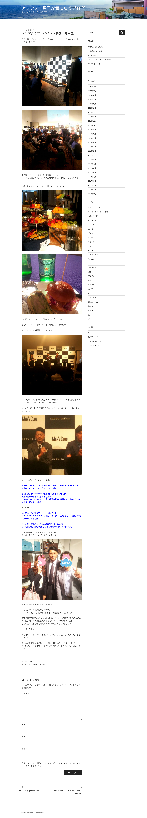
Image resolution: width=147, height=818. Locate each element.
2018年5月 (92, 142)
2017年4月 (92, 177)
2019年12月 (92, 112)
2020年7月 (92, 99)
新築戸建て (92, 276)
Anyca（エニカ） (94, 207)
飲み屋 (90, 310)
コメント (25, 693)
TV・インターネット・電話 (98, 212)
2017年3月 (92, 181)
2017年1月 (92, 190)
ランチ (90, 263)
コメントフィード (94, 341)
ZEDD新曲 (92, 55)
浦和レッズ (36, 664)
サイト (24, 749)
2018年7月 (92, 138)
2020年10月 (92, 91)
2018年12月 (92, 121)
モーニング (92, 259)
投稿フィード (93, 337)
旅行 (89, 280)
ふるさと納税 (93, 216)
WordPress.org (93, 345)
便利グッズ (92, 268)
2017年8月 (92, 159)
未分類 (90, 289)
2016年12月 (92, 194)
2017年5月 (92, 172)
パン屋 (90, 250)
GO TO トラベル (94, 64)
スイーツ (91, 242)
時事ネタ (91, 285)
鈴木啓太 (42, 664)
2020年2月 (92, 108)
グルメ (90, 233)
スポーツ (91, 246)
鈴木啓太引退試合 (29, 629)
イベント (91, 225)
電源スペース (93, 302)
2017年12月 (92, 155)
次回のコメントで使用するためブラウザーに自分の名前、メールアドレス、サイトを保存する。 (51, 764)
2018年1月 (92, 151)
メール (25, 736)
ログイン (91, 333)
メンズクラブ (28, 664)
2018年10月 (92, 125)
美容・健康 (92, 298)
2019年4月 (92, 117)
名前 (24, 725)
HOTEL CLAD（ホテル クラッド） (100, 60)
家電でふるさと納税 (95, 47)
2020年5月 (92, 104)
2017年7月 (92, 164)
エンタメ (91, 229)
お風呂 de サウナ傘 (95, 51)
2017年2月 (92, 185)
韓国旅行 (91, 306)
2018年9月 (92, 129)
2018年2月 (92, 147)
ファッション (28, 661)
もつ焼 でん (92, 220)
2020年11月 (92, 87)
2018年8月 (92, 134)
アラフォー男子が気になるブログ (53, 8)
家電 (89, 272)
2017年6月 (92, 168)
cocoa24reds (39, 30)
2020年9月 (92, 95)
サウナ (90, 237)
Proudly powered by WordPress (32, 813)
